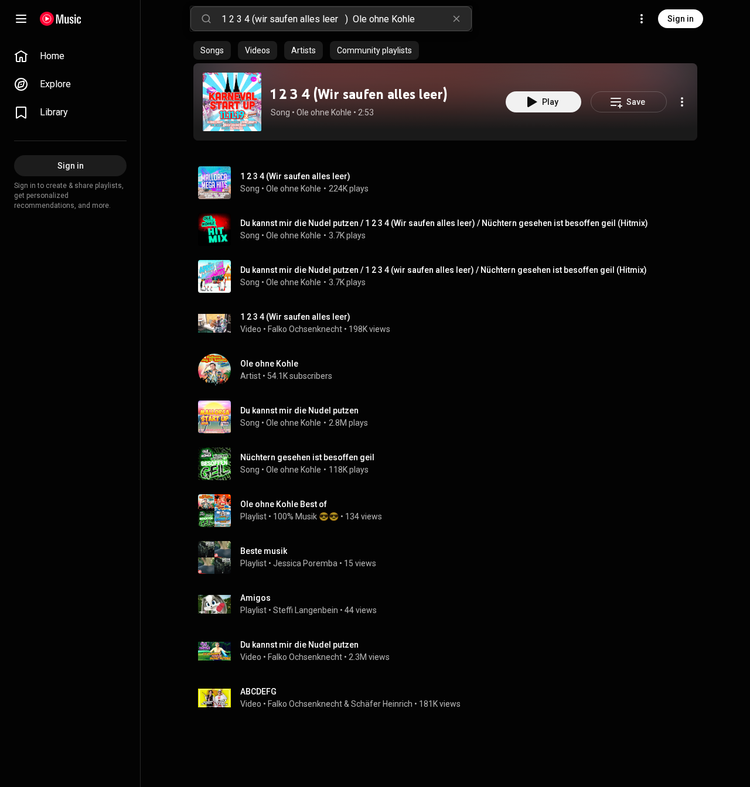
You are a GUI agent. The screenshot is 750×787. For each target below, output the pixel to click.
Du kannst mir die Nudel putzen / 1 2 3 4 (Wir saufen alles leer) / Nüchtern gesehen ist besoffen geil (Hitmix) (444, 223)
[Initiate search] (206, 18)
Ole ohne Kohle (324, 112)
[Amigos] (450, 604)
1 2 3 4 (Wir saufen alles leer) (359, 93)
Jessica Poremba (305, 563)
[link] (70, 56)
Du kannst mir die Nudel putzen (299, 410)
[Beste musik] (450, 557)
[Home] (60, 19)
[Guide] (21, 19)
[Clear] (456, 18)
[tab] (212, 50)
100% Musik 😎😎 (306, 516)
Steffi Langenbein (305, 610)
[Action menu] (682, 101)
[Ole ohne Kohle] (450, 370)
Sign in (680, 18)
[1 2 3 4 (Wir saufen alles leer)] (232, 102)
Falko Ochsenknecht (305, 329)
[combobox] (346, 18)
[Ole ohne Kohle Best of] (450, 510)
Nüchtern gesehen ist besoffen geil (307, 457)
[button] (232, 101)
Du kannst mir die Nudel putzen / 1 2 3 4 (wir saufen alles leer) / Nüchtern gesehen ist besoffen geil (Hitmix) (443, 270)
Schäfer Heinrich (381, 704)
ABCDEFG (258, 691)
